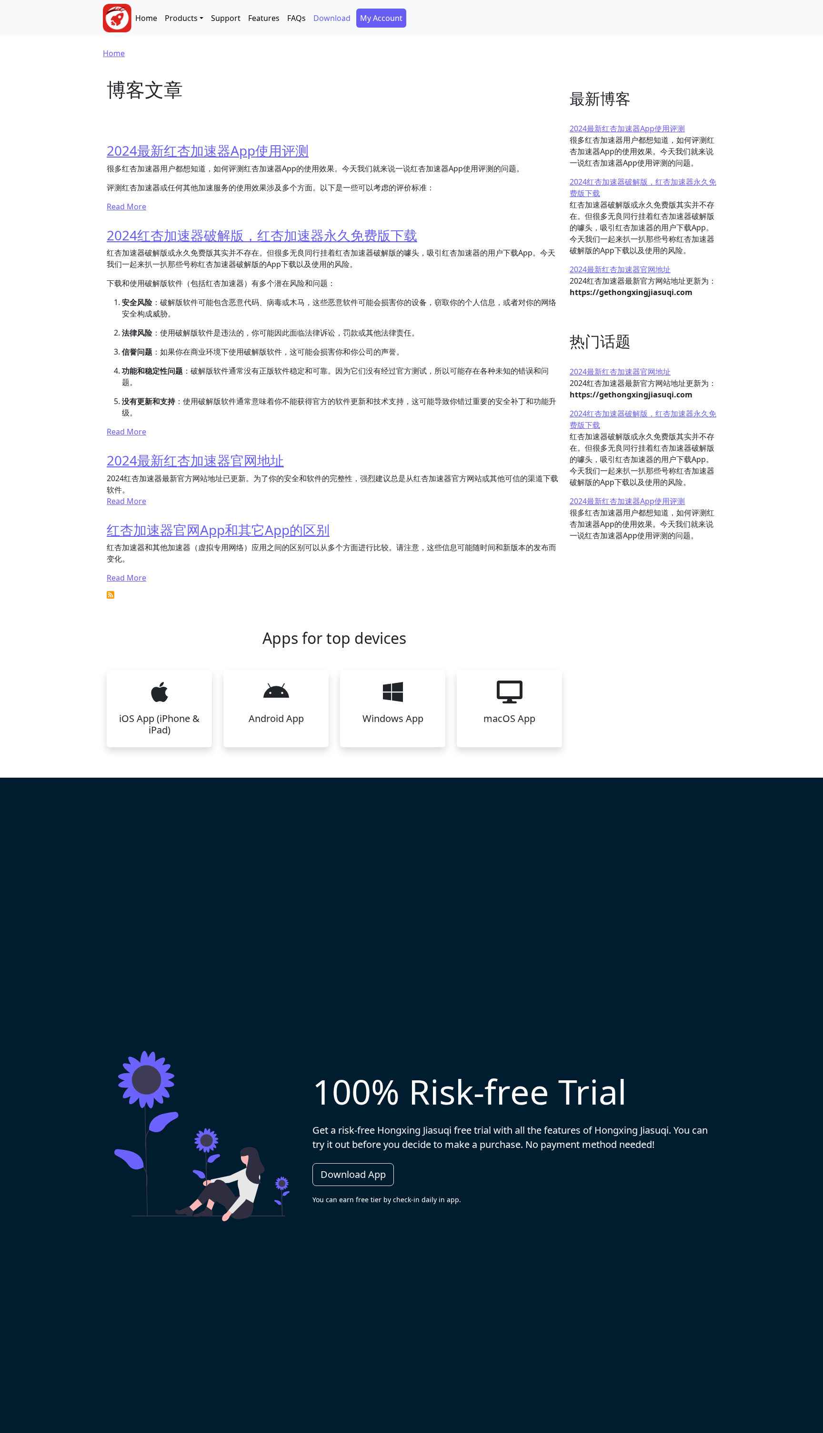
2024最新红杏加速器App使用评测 (208, 150)
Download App (353, 1174)
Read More (126, 206)
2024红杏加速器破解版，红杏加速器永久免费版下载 (262, 235)
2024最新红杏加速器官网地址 (195, 460)
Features (264, 18)
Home (146, 18)
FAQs (296, 18)
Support (226, 18)
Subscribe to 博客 (110, 595)
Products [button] (181, 18)
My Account (381, 18)
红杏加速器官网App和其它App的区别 (218, 530)
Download (332, 18)
